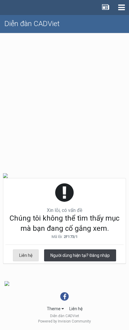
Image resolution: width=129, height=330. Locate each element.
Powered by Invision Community (64, 321)
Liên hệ (25, 255)
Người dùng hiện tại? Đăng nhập (80, 255)
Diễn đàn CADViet (32, 23)
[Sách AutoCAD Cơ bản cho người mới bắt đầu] (6, 283)
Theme (54, 308)
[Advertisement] (64, 100)
